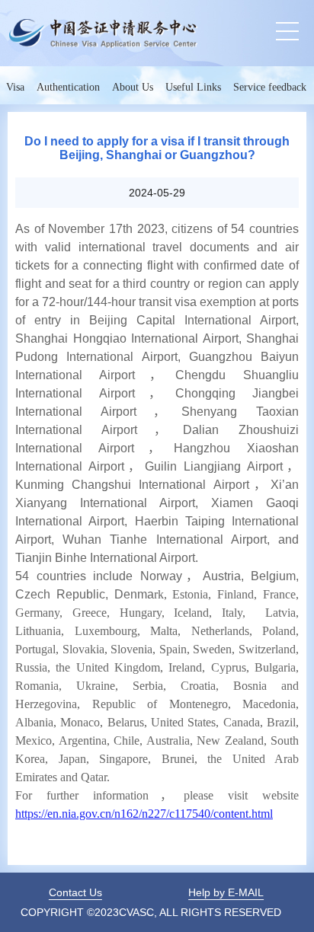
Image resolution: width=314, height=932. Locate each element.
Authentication (68, 87)
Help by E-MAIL (226, 892)
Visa (15, 87)
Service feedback (269, 87)
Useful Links (193, 87)
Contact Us (75, 892)
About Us (132, 87)
